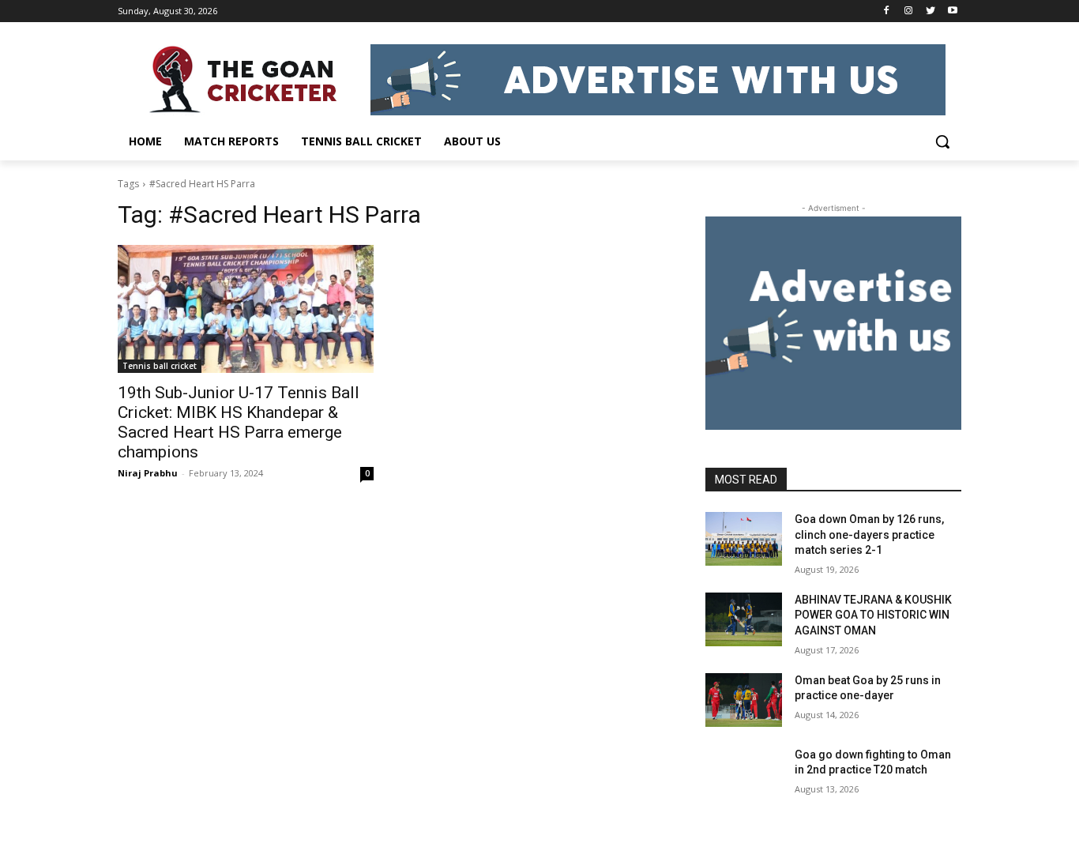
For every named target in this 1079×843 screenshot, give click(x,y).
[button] (942, 141)
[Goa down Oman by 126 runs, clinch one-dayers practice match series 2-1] (743, 539)
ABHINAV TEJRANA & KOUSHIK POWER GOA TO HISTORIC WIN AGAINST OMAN (873, 615)
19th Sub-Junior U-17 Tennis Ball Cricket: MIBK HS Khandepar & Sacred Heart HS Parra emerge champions (238, 422)
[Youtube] (952, 11)
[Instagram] (909, 11)
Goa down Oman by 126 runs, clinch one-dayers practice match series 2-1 (869, 534)
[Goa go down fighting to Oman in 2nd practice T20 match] (743, 774)
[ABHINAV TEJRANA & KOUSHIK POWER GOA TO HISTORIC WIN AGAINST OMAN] (743, 619)
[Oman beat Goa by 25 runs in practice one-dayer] (743, 700)
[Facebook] (887, 11)
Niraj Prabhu (148, 473)
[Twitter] (930, 11)
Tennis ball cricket (159, 365)
